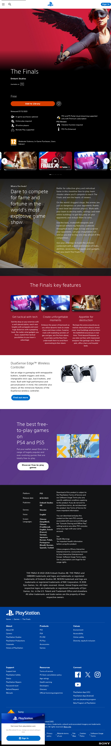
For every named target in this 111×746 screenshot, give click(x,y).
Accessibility (78, 633)
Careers (9, 633)
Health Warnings (63, 539)
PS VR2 (42, 637)
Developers (44, 685)
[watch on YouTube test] (65, 167)
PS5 (41, 630)
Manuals (9, 693)
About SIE (10, 630)
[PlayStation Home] (50, 4)
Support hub (11, 671)
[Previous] (4, 161)
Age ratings (44, 678)
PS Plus (43, 640)
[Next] (106, 161)
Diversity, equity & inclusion (84, 640)
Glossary (43, 689)
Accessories (44, 644)
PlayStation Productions (15, 640)
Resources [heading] (45, 667)
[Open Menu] (3, 4)
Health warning (46, 682)
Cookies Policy (83, 734)
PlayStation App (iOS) (81, 692)
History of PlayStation (14, 648)
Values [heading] (76, 626)
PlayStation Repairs (13, 682)
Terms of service (46, 671)
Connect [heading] (77, 667)
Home (8, 619)
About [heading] (9, 626)
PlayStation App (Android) (83, 696)
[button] (55, 161)
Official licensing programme (51, 693)
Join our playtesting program (84, 699)
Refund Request (12, 689)
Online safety (78, 637)
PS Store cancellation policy (51, 675)
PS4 (41, 633)
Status (8, 678)
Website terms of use (63, 734)
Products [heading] (44, 626)
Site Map (74, 734)
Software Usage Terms (97, 734)
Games (17, 619)
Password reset (12, 685)
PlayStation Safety (13, 675)
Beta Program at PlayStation (84, 703)
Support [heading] (10, 667)
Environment (78, 630)
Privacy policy (49, 734)
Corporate (10, 644)
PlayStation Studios (13, 637)
